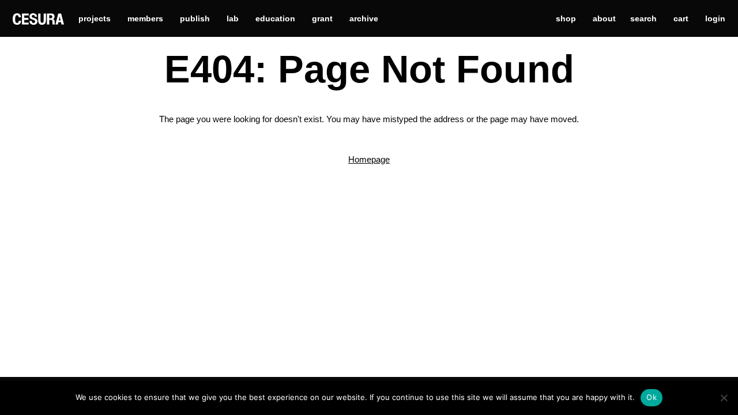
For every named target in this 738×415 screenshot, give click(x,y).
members (145, 18)
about (604, 18)
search (643, 18)
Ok (651, 397)
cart (680, 18)
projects (94, 18)
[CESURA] (38, 17)
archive (363, 18)
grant (322, 18)
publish (195, 18)
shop (566, 18)
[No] (723, 397)
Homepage (369, 159)
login (715, 18)
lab (233, 18)
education (275, 18)
